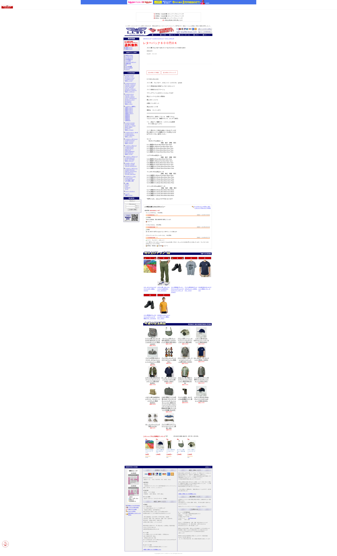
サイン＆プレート (129, 152)
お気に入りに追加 (132, 509)
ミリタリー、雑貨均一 (130, 106)
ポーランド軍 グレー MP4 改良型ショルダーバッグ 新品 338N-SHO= (168, 340)
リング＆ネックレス (130, 179)
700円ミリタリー (129, 112)
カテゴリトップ (147, 38)
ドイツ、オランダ (129, 87)
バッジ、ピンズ (128, 178)
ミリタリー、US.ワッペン (131, 168)
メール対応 (128, 60)
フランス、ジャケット (130, 89)
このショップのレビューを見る (203, 208)
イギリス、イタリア (130, 86)
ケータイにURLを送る (133, 507)
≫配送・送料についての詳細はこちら (152, 549)
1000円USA (127, 120)
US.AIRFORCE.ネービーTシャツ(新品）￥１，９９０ (204, 289)
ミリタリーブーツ (129, 148)
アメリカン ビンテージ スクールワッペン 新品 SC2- (169, 360)
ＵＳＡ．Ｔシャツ (129, 142)
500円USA (127, 117)
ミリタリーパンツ (129, 94)
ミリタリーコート (129, 133)
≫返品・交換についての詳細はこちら (187, 493)
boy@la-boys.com (192, 518)
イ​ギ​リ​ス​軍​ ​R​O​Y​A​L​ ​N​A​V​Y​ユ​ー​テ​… (160, 451)
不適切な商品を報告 (153, 79)
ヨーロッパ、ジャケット (131, 90)
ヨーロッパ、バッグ (130, 78)
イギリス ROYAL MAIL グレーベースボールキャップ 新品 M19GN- (201, 399)
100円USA (127, 114)
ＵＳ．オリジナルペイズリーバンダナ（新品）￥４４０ (150, 289)
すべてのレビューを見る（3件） (202, 206)
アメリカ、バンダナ (130, 164)
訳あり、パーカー (129, 130)
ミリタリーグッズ (129, 147)
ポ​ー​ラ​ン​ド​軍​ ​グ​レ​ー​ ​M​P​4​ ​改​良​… (181, 451)
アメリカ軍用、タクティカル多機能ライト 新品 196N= (185, 399)
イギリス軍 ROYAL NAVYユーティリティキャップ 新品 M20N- (201, 340)
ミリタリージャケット (130, 83)
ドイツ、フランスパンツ (131, 98)
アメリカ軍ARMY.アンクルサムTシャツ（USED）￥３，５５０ (191, 289)
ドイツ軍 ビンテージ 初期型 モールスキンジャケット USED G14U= (201, 379)
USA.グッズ (128, 150)
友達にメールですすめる (134, 505)
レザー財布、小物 (129, 180)
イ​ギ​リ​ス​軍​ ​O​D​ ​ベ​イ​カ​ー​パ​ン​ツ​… (170, 451)
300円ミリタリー (129, 109)
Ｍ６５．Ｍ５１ (128, 127)
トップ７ (127, 193)
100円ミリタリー (129, 107)
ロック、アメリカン (130, 159)
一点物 (126, 183)
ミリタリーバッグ (129, 75)
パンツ (126, 186)
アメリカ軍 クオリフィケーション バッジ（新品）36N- (169, 426)
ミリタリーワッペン (130, 170)
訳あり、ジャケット (130, 91)
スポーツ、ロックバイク (131, 171)
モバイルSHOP (129, 67)
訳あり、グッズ (128, 154)
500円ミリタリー (129, 110)
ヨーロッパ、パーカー (130, 125)
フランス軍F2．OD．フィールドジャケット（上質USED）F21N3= (185, 360)
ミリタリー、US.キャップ (131, 156)
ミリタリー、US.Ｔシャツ (131, 139)
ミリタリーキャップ (130, 158)
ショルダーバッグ (129, 79)
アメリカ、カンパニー (130, 174)
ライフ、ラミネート (130, 191)
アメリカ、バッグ (129, 76)
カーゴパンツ (128, 101)
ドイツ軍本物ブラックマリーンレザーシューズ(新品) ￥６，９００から (150, 317)
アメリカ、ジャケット (130, 84)
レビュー (128, 69)
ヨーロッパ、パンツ (130, 99)
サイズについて (129, 58)
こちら (198, 506)
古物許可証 (128, 63)
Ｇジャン (127, 184)
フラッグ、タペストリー (131, 166)
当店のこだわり (129, 55)
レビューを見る (132, 511)
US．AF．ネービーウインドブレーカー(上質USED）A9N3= (168, 379)
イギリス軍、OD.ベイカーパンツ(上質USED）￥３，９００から (163, 289)
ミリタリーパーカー (130, 123)
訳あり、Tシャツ (129, 143)
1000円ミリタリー (129, 113)
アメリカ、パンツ (129, 95)
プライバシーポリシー (131, 62)
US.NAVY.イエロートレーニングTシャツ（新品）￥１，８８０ (163, 317)
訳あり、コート (128, 136)
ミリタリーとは (129, 56)
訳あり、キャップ (129, 160)
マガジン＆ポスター (130, 151)
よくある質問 (129, 66)
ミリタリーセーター (130, 135)
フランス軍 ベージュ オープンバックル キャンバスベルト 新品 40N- (185, 340)
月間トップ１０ (128, 195)
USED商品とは (129, 59)
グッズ (126, 189)
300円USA (127, 116)
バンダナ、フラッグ (130, 163)
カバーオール (128, 102)
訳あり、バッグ (128, 80)
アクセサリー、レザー (130, 176)
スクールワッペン (129, 172)
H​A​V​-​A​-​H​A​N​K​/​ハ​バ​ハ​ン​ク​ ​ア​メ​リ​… (149, 451)
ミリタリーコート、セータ (131, 132)
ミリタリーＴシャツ (130, 140)
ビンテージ (127, 128)
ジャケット (127, 187)
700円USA (127, 119)
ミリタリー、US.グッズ (130, 145)
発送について (129, 47)
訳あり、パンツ (128, 104)
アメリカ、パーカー (130, 124)
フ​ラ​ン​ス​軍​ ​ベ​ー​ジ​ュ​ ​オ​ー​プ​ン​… (191, 451)
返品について (129, 49)
